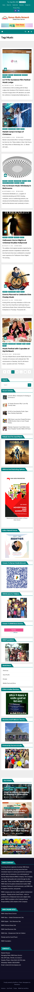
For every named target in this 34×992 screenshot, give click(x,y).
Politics (23, 844)
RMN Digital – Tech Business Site (11, 921)
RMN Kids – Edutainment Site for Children (13, 933)
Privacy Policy (16, 7)
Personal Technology (8, 182)
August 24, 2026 (10, 797)
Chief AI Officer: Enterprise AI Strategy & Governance (16, 793)
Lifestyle (19, 343)
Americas (5, 180)
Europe (5, 679)
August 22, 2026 (10, 815)
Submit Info (15, 5)
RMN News (19, 85)
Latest (11, 789)
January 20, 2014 (9, 85)
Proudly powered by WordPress (11, 982)
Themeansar (17, 984)
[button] (25, 31)
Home (4, 5)
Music (29, 180)
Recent (22, 182)
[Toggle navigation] (31, 31)
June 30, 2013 (8, 354)
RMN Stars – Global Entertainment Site (12, 917)
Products (17, 182)
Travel (4, 345)
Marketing (16, 237)
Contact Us (27, 5)
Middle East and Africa (9, 683)
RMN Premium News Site (8, 925)
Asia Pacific (6, 674)
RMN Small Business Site (8, 929)
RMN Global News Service (9, 913)
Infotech (24, 180)
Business (11, 180)
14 (25, 372)
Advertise (21, 5)
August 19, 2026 (10, 851)
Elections (13, 844)
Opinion (17, 807)
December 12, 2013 (9, 137)
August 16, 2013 (8, 300)
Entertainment (17, 180)
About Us (9, 5)
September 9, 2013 (9, 191)
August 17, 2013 (8, 245)
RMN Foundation (6, 941)
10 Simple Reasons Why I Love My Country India (15, 811)
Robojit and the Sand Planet (9, 937)
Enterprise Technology (21, 787)
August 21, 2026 (10, 833)
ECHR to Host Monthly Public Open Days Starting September (16, 830)
